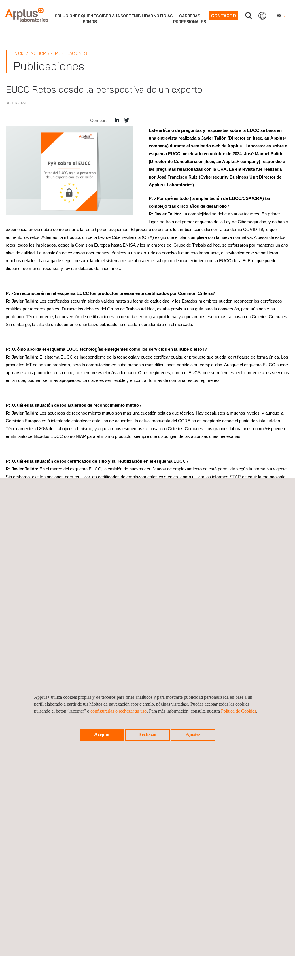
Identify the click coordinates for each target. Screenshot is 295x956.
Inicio (19, 53)
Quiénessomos (90, 19)
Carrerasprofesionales (189, 19)
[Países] (262, 15)
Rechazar (147, 734)
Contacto (223, 15)
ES (280, 16)
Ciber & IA (109, 16)
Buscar (248, 15)
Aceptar (102, 734)
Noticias (163, 16)
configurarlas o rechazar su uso (118, 710)
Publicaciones (71, 53)
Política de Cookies (238, 710)
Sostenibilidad (136, 16)
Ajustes (193, 734)
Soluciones (67, 16)
